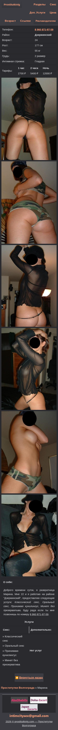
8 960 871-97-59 (44, 29)
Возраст (10, 20)
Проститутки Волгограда (17, 687)
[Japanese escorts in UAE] (29, 707)
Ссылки (25, 20)
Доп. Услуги (37, 12)
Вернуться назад (31, 677)
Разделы (39, 4)
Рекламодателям (46, 21)
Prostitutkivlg (12, 4)
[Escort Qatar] (38, 700)
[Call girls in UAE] (19, 700)
